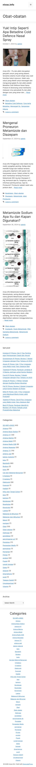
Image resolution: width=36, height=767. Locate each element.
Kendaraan (7, 501)
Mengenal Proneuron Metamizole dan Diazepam (15, 128)
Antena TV (7, 451)
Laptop (5, 511)
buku (4, 470)
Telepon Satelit (8, 580)
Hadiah (5, 488)
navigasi (6, 523)
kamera (5, 498)
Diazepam (9, 196)
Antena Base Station (10, 432)
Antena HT (7, 435)
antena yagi (7, 454)
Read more (18, 187)
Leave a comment (12, 112)
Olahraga (6, 533)
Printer (5, 555)
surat (5, 577)
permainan (7, 549)
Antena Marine (8, 438)
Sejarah (5, 571)
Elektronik (6, 482)
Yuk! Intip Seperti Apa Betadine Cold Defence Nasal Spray (17, 34)
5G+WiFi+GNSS (8, 425)
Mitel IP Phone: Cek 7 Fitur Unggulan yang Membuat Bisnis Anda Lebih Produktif (16, 394)
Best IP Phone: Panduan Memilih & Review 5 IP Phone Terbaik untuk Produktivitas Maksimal (15, 407)
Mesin (5, 520)
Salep (5, 567)
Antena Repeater (9, 447)
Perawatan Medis (9, 545)
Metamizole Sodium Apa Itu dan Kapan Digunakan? (17, 216)
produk (5, 558)
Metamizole (18, 196)
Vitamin (5, 586)
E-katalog (6, 479)
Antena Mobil (8, 441)
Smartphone (7, 574)
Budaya (5, 466)
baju (4, 460)
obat (24, 196)
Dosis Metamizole (19, 329)
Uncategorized (8, 583)
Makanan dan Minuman (11, 517)
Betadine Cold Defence (13, 103)
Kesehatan (9, 193)
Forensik (6, 485)
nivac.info (8, 4)
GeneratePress (28, 764)
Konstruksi (6, 507)
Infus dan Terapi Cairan (11, 492)
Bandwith (6, 463)
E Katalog (6, 476)
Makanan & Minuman (10, 514)
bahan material (8, 457)
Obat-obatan (10, 101)
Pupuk (5, 561)
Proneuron (6, 199)
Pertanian (6, 552)
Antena (5, 428)
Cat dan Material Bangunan (13, 473)
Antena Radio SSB (9, 444)
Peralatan (6, 542)
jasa (4, 495)
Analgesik (8, 329)
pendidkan (7, 536)
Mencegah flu (15, 106)
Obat (4, 526)
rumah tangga (8, 564)
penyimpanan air (9, 539)
